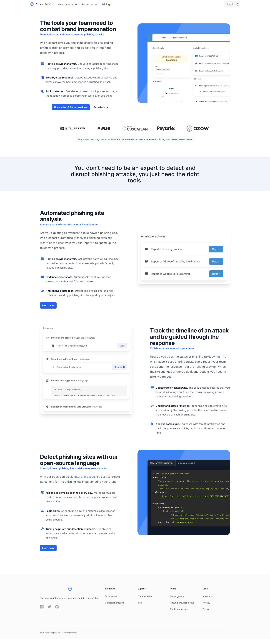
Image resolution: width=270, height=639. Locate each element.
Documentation (145, 596)
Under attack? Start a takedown (71, 107)
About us (207, 596)
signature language (82, 476)
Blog (140, 602)
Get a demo (100, 107)
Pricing (106, 4)
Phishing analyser (179, 609)
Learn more (48, 305)
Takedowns (111, 596)
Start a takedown (182, 139)
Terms (205, 609)
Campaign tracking (115, 602)
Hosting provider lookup (182, 602)
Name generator (178, 596)
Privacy (206, 602)
